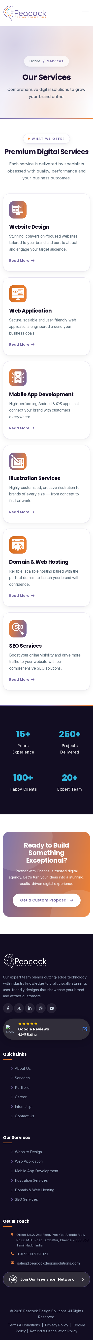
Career (21, 1097)
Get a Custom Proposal (43, 900)
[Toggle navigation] (85, 13)
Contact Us (24, 1116)
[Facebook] (8, 1008)
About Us (23, 1068)
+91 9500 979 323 (32, 1254)
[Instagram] (41, 1008)
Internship (23, 1106)
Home (35, 61)
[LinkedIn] (30, 1008)
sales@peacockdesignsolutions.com (48, 1263)
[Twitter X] (19, 1008)
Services (22, 1078)
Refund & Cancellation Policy (53, 1331)
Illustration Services (31, 1180)
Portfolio (22, 1087)
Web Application (29, 1161)
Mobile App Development (36, 1171)
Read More (19, 260)
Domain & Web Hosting (34, 1190)
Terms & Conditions (24, 1325)
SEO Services (26, 1199)
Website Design (28, 1152)
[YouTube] (52, 1008)
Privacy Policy (56, 1325)
